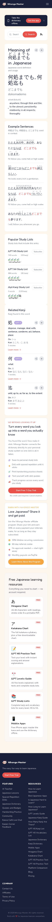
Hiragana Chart (35, 851)
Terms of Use (8, 896)
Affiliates (6, 892)
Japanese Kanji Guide (38, 817)
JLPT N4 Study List (18, 269)
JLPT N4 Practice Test (38, 863)
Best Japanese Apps (37, 795)
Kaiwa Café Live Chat (12, 820)
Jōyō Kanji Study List (18, 287)
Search (31, 34)
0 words (11, 291)
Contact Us (7, 888)
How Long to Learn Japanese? (37, 808)
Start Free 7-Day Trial (26, 490)
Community (7, 816)
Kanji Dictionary (35, 843)
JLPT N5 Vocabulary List (37, 834)
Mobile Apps (34, 847)
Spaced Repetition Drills (10, 798)
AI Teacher (7, 789)
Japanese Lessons (10, 793)
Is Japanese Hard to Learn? (37, 801)
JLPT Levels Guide (36, 813)
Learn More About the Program (26, 561)
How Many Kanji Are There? (37, 823)
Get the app (33, 20)
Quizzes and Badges (11, 808)
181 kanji (24, 273)
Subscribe (38, 251)
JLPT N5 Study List (18, 251)
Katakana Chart (35, 855)
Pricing (31, 876)
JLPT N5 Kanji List (36, 828)
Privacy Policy (8, 900)
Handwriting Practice (12, 812)
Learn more (13, 349)
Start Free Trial (11, 775)
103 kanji (24, 255)
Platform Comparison (38, 868)
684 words (12, 273)
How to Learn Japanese (34, 790)
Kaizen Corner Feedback (8, 825)
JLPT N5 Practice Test (38, 859)
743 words (12, 255)
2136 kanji (23, 291)
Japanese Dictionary (11, 804)
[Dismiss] (44, 20)
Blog (30, 872)
